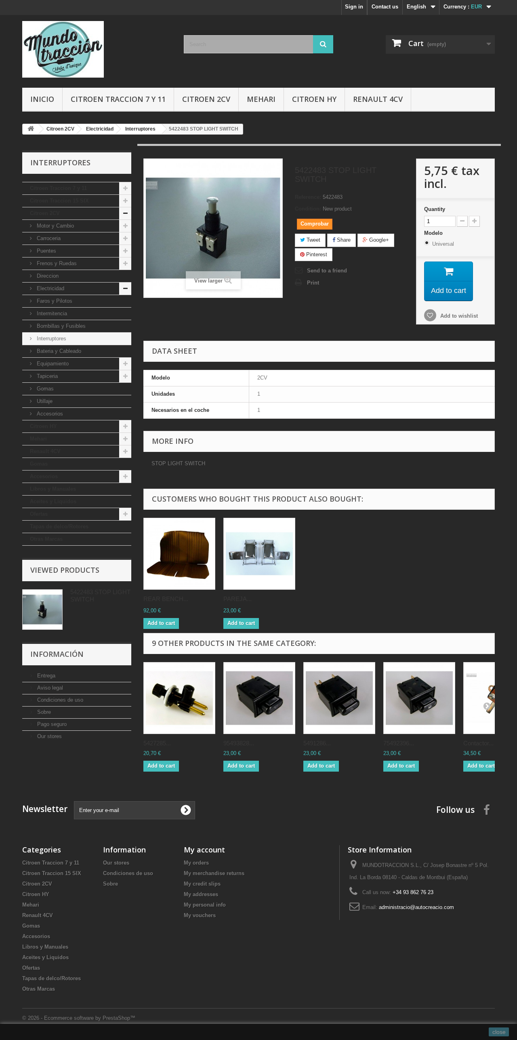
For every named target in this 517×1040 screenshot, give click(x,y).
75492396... (398, 743)
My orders (196, 863)
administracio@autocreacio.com (416, 907)
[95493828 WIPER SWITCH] (259, 698)
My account (204, 849)
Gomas (44, 389)
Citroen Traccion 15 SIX (59, 201)
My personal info (205, 905)
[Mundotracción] (97, 49)
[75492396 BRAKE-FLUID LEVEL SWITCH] (419, 698)
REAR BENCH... (165, 598)
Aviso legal (49, 688)
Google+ (378, 240)
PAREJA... (237, 598)
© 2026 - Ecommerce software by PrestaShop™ (78, 1018)
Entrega (45, 676)
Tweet (312, 240)
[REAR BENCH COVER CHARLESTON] (179, 554)
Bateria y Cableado (58, 351)
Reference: (308, 197)
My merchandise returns (214, 873)
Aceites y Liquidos (53, 501)
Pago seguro (51, 724)
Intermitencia (51, 313)
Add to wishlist (458, 316)
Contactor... (478, 743)
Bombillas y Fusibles (60, 326)
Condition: (308, 209)
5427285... (157, 743)
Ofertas (39, 514)
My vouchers (200, 915)
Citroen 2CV (206, 99)
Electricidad (49, 288)
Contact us (385, 7)
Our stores (49, 736)
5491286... (317, 743)
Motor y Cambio (54, 226)
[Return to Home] (30, 129)
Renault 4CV (378, 99)
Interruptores (50, 338)
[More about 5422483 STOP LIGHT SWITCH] (42, 609)
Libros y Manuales (53, 489)
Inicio (42, 99)
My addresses (201, 894)
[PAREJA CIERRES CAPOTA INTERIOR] (259, 554)
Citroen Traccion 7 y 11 (118, 99)
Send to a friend (327, 271)
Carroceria (48, 238)
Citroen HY (314, 99)
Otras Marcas (46, 539)
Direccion (47, 276)
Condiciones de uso (59, 700)
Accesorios (49, 414)
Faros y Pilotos (53, 301)
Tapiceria (46, 376)
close (499, 1032)
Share (343, 240)
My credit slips (202, 884)
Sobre (43, 712)
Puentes (45, 251)
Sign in (354, 7)
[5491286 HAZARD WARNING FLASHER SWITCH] (339, 698)
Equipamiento (52, 364)
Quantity (434, 209)
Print (313, 283)
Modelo (434, 233)
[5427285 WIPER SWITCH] (179, 698)
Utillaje (44, 401)
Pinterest (316, 254)
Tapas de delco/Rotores (59, 526)
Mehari (261, 99)
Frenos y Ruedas (56, 263)
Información (57, 654)
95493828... (238, 743)
